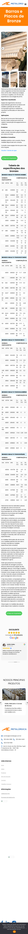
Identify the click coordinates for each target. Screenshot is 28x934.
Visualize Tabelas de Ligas (9, 150)
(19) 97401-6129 (8, 743)
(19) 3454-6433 (20, 739)
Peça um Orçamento (10, 158)
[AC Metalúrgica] (14, 3)
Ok (14, 931)
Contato (3, 780)
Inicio (2, 765)
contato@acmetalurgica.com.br (12, 736)
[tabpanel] (14, 79)
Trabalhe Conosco (6, 784)
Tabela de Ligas (5, 793)
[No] (26, 928)
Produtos (3, 773)
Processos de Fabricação (8, 797)
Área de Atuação (5, 776)
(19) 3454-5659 (8, 739)
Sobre (2, 769)
